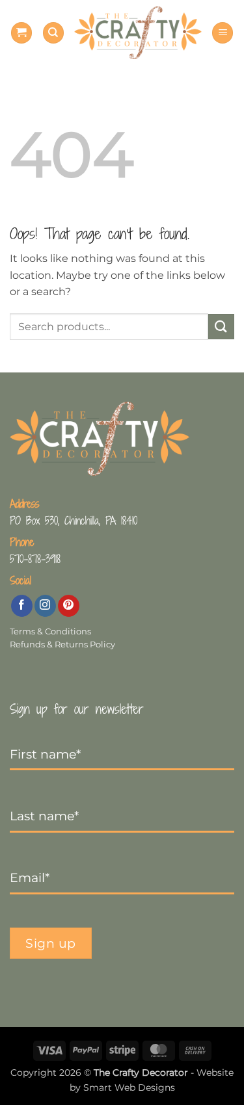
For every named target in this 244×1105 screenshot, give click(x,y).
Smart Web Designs (129, 1087)
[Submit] (221, 326)
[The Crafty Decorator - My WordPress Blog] (138, 32)
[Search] (53, 33)
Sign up (50, 943)
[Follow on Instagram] (45, 606)
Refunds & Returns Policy (62, 644)
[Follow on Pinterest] (68, 606)
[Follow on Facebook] (22, 606)
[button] (21, 33)
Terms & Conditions (50, 631)
